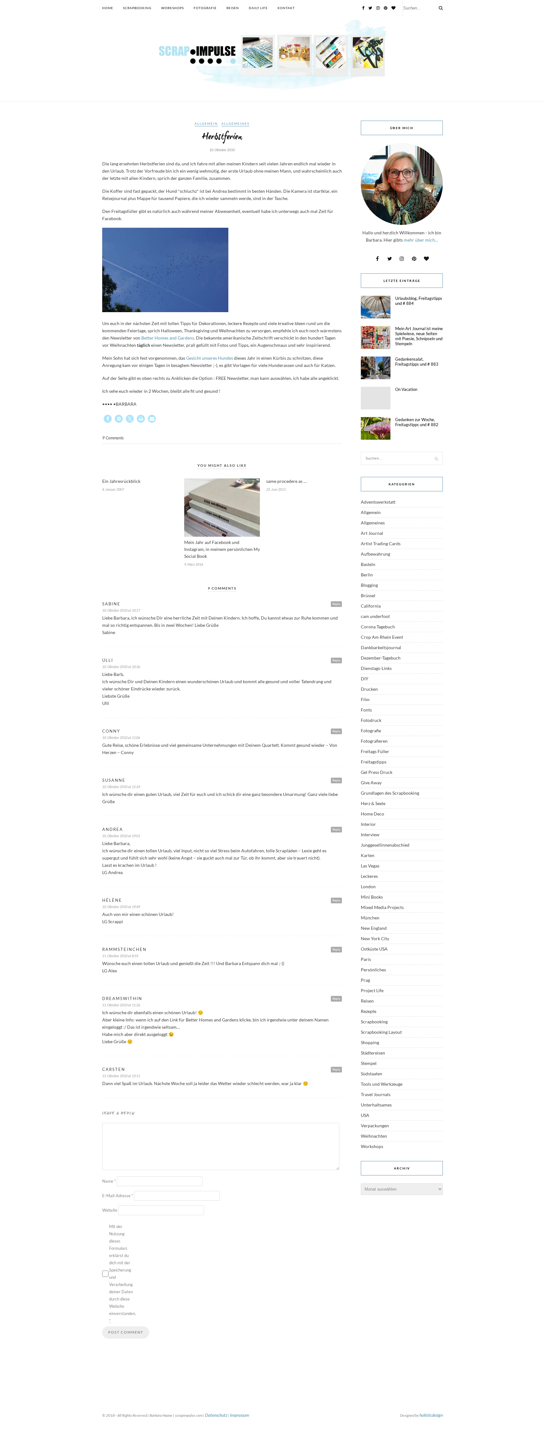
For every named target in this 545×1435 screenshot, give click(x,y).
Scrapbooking (137, 8)
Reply (336, 604)
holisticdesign (431, 1415)
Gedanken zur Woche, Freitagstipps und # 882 (416, 422)
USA (365, 1115)
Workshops (172, 8)
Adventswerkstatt (378, 502)
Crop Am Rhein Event (382, 637)
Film (365, 699)
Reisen (232, 8)
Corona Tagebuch (378, 626)
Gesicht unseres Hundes (209, 358)
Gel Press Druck (376, 772)
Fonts (366, 709)
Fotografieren (374, 741)
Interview (370, 834)
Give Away (371, 782)
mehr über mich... (421, 240)
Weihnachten (374, 1136)
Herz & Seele (373, 803)
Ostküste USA (374, 949)
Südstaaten (371, 1073)
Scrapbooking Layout (381, 1032)
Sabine (111, 603)
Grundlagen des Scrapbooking (390, 793)
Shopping (370, 1042)
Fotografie (205, 8)
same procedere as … (286, 481)
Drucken (369, 689)
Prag (365, 980)
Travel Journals (375, 1094)
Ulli (107, 660)
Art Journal (372, 533)
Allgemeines (235, 123)
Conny (111, 731)
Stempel (369, 1063)
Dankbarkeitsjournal (381, 647)
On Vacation (406, 389)
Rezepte (368, 1011)
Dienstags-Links (376, 668)
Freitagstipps (373, 761)
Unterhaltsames (376, 1104)
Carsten (113, 1069)
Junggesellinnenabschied (385, 845)
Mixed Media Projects (382, 907)
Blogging (369, 585)
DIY (364, 678)
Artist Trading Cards (381, 543)
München (370, 917)
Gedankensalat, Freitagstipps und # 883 (416, 362)
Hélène (112, 900)
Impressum (239, 1415)
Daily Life (258, 8)
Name (109, 1181)
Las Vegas (370, 865)
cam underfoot (375, 616)
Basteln (368, 564)
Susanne (114, 780)
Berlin (367, 574)
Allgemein (206, 123)
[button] (108, 419)
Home (107, 8)
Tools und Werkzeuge (381, 1084)
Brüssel (368, 595)
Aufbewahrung (375, 554)
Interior (368, 824)
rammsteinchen (124, 949)
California (371, 606)
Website (109, 1210)
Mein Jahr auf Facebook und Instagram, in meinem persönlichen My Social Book (222, 549)
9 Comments (113, 437)
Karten (367, 855)
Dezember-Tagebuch (381, 657)
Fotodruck (371, 720)
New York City (375, 938)
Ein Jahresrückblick (121, 481)
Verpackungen (375, 1125)
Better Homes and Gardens (167, 337)
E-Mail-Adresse (117, 1195)
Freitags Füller (375, 751)
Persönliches (373, 969)
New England (374, 928)
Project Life (372, 990)
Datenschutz (216, 1415)
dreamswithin (122, 998)
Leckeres (369, 876)
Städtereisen (373, 1052)
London (368, 886)
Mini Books (372, 897)
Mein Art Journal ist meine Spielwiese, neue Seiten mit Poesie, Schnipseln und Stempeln (419, 336)
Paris (366, 959)
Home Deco (372, 813)
